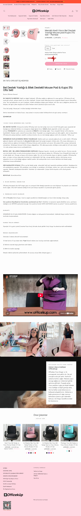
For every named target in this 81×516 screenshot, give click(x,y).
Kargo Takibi (60, 4)
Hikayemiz (34, 4)
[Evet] (13, 451)
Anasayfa (47, 27)
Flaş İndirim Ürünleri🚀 (32, 18)
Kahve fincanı (21, 112)
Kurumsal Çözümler (8, 4)
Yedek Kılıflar (51, 18)
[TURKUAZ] (67, 451)
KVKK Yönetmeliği (7, 481)
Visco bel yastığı (7, 108)
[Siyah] (47, 453)
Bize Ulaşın (53, 4)
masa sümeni (29, 112)
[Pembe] (26, 453)
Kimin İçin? (42, 18)
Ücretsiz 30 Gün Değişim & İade (22, 4)
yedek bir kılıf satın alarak (69, 145)
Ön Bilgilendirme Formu (9, 489)
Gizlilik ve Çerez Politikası (9, 484)
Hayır (47, 48)
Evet (53, 48)
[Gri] (53, 453)
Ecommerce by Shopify (43, 500)
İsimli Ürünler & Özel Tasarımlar (59, 16)
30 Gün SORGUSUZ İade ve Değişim (40, 474)
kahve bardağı (26, 108)
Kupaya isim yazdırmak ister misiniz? (57, 45)
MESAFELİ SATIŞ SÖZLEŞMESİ (10, 476)
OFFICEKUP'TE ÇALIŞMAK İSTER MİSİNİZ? (13, 473)
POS (34, 500)
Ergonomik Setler (22, 16)
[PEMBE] (71, 451)
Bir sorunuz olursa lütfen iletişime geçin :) (39, 253)
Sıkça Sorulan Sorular (43, 4)
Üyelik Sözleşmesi (7, 486)
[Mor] (29, 453)
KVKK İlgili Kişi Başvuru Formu (10, 478)
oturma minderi (39, 112)
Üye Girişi (36, 478)
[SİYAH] (31, 453)
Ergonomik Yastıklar (33, 16)
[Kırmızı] (35, 453)
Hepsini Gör (40, 418)
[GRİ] (33, 453)
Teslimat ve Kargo (38, 471)
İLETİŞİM (5, 468)
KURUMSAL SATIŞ (7, 471)
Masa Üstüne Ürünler (45, 16)
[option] (40, 2)
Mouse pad (16, 108)
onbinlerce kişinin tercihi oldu (46, 104)
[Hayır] (11, 451)
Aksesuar (71, 16)
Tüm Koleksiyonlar (12, 16)
